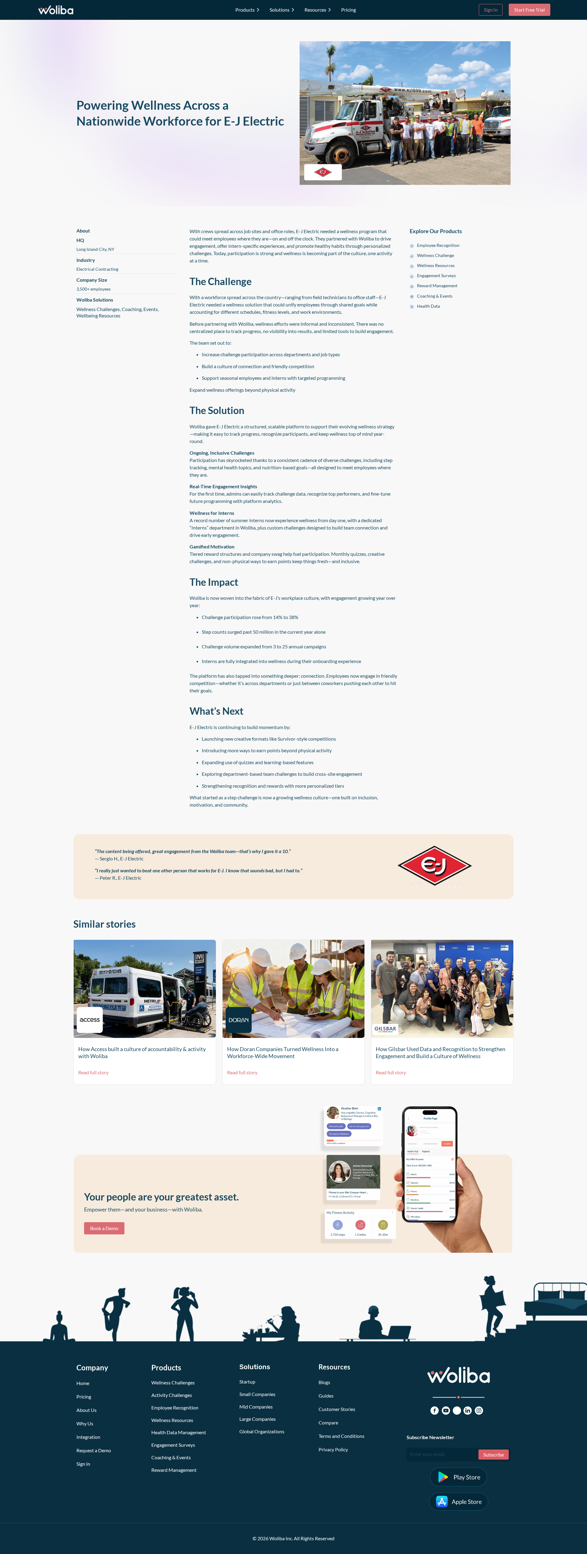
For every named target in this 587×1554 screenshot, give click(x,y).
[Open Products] (258, 9)
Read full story (93, 1072)
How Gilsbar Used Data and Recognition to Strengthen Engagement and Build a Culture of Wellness (440, 1052)
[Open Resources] (329, 9)
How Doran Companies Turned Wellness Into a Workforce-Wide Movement (282, 1052)
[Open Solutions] (293, 9)
